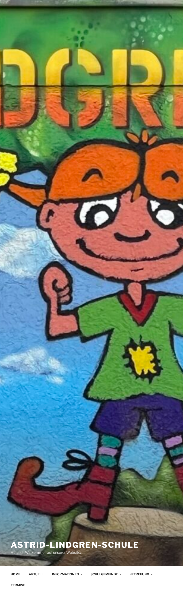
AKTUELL (36, 574)
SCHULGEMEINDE (104, 574)
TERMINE (18, 585)
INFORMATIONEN (65, 574)
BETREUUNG (139, 574)
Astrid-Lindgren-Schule (75, 545)
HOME (15, 574)
